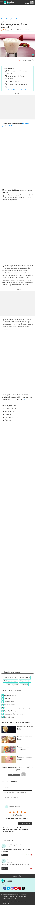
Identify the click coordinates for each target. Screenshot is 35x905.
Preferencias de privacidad (9, 898)
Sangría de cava (9, 717)
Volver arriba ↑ (17, 876)
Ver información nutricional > (17, 89)
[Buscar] (32, 2)
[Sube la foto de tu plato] (23, 774)
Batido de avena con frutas (24, 738)
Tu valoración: (17, 815)
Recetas (3, 19)
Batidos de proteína (12, 685)
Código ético (6, 903)
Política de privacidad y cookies (18, 896)
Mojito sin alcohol (9, 705)
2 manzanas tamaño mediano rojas (16, 85)
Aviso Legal (5, 896)
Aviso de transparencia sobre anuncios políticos (14, 901)
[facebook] (4, 888)
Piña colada (7, 698)
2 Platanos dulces (13, 81)
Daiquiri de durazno (10, 711)
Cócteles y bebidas (10, 19)
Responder (4, 855)
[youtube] (16, 888)
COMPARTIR (26, 3)
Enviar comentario (25, 823)
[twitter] (8, 888)
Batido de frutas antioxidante (23, 748)
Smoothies (24, 685)
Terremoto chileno (10, 695)
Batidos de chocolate (10, 681)
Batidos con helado (11, 677)
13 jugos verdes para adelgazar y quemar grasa (18, 708)
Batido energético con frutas (25, 728)
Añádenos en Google (26, 61)
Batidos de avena (24, 677)
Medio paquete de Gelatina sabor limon (15, 77)
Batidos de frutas (25, 681)
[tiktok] (23, 888)
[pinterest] (19, 888)
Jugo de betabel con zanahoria (13, 714)
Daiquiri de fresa (9, 701)
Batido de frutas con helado (24, 758)
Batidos (18, 19)
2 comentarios (27, 30)
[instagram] (12, 888)
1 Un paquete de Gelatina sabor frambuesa (16, 72)
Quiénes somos (23, 894)
